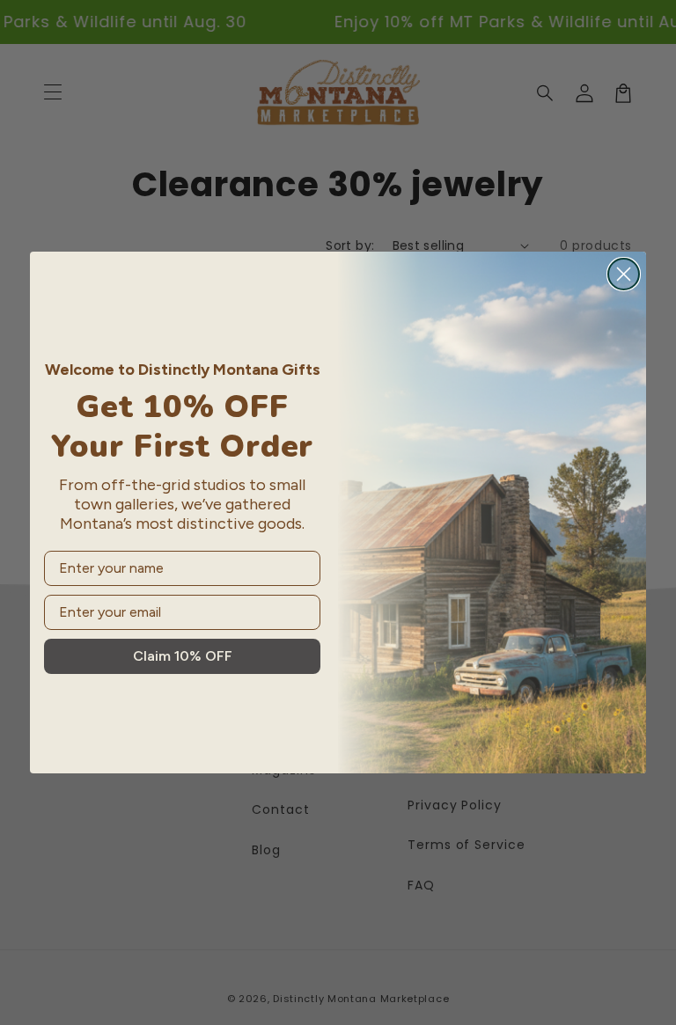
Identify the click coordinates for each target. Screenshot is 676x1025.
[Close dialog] (623, 274)
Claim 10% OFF (182, 656)
